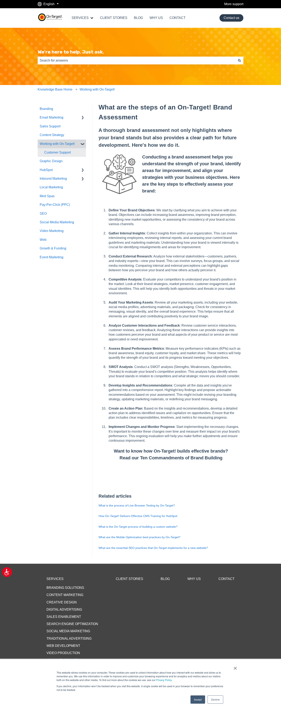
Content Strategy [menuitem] (52, 135)
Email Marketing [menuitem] (51, 117)
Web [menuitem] (43, 239)
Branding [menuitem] (46, 109)
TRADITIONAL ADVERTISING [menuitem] (69, 638)
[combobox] (137, 60)
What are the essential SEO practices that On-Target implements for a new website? (153, 548)
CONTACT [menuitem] (226, 579)
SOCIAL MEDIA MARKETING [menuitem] (68, 631)
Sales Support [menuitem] (50, 126)
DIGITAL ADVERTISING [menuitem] (64, 609)
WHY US (156, 18)
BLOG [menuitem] (165, 579)
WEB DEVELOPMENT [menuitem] (63, 645)
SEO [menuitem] (43, 213)
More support (233, 4)
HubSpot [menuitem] (46, 170)
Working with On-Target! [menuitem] (57, 144)
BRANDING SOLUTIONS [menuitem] (65, 587)
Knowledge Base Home (55, 89)
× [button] (235, 667)
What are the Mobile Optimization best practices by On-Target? (139, 537)
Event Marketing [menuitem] (51, 257)
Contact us (231, 18)
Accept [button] (198, 699)
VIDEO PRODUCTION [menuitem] (63, 653)
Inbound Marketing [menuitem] (53, 178)
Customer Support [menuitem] (57, 152)
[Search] (239, 60)
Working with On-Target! (97, 89)
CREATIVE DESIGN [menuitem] (61, 602)
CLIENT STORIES (113, 18)
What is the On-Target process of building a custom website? (138, 526)
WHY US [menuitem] (194, 579)
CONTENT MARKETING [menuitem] (64, 595)
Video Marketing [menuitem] (52, 231)
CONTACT (178, 18)
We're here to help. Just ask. (71, 52)
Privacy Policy (164, 680)
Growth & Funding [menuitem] (53, 248)
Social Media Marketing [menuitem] (57, 222)
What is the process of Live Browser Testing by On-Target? (137, 505)
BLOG (138, 18)
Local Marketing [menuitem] (51, 187)
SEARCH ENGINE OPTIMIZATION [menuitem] (72, 624)
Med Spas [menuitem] (47, 196)
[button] (82, 118)
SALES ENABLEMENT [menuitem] (63, 616)
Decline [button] (215, 699)
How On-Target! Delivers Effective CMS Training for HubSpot (138, 516)
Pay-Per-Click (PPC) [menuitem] (55, 204)
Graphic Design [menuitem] (51, 161)
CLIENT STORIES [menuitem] (129, 579)
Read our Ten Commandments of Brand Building (171, 457)
